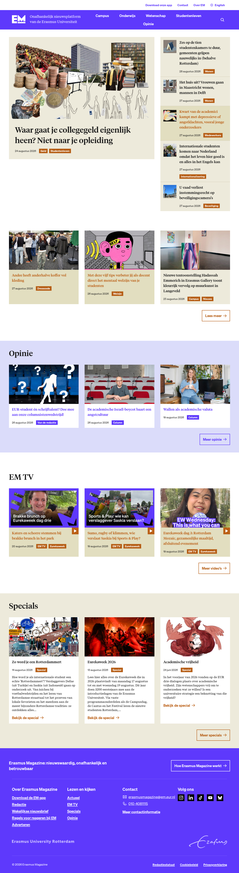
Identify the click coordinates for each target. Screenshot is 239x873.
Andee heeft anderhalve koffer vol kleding (39, 278)
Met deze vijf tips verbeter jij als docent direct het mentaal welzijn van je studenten (119, 280)
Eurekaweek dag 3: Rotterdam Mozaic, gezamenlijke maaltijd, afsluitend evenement (188, 538)
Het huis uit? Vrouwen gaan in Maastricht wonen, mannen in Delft (201, 87)
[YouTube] (210, 797)
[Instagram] (181, 797)
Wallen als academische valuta (187, 409)
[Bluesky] (220, 797)
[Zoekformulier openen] (222, 19)
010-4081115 (138, 803)
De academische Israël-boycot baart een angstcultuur (119, 412)
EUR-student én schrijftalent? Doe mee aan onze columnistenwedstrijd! (43, 412)
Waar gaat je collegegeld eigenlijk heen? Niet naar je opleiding (73, 135)
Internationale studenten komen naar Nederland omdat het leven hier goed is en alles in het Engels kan (202, 154)
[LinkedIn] (190, 797)
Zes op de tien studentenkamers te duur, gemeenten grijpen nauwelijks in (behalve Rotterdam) (200, 53)
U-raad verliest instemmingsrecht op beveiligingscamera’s (196, 192)
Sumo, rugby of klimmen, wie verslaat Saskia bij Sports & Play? (114, 535)
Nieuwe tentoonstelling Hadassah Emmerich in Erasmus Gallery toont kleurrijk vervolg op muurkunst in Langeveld (192, 283)
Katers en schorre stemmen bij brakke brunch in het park (36, 535)
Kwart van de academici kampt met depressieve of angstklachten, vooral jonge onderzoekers (201, 119)
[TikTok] (200, 797)
